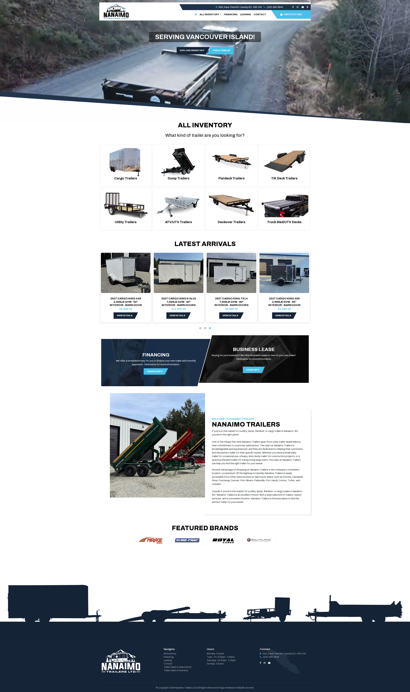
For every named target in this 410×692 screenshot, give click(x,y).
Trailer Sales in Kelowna (176, 670)
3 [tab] (209, 328)
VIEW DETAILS (124, 315)
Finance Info (155, 371)
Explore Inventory (192, 50)
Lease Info (252, 370)
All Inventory (170, 653)
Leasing (245, 14)
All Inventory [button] (209, 14)
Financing (231, 14)
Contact (260, 14)
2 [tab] (205, 328)
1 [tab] (200, 328)
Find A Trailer (221, 50)
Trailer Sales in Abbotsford (177, 667)
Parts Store (293, 14)
